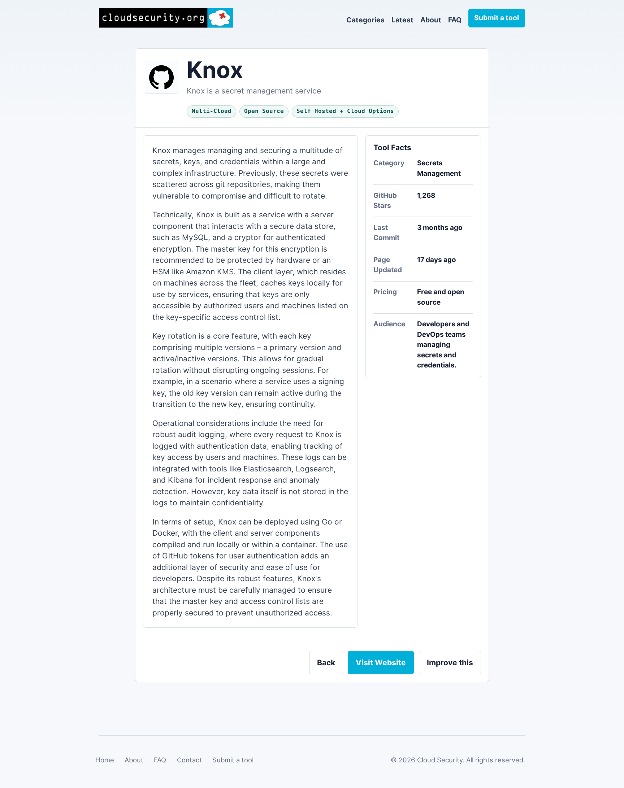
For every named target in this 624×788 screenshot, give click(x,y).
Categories (365, 20)
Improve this (450, 662)
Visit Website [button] (381, 662)
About (430, 20)
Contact (189, 760)
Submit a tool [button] (496, 17)
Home (104, 760)
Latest (402, 20)
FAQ (455, 20)
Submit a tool (233, 760)
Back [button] (326, 662)
